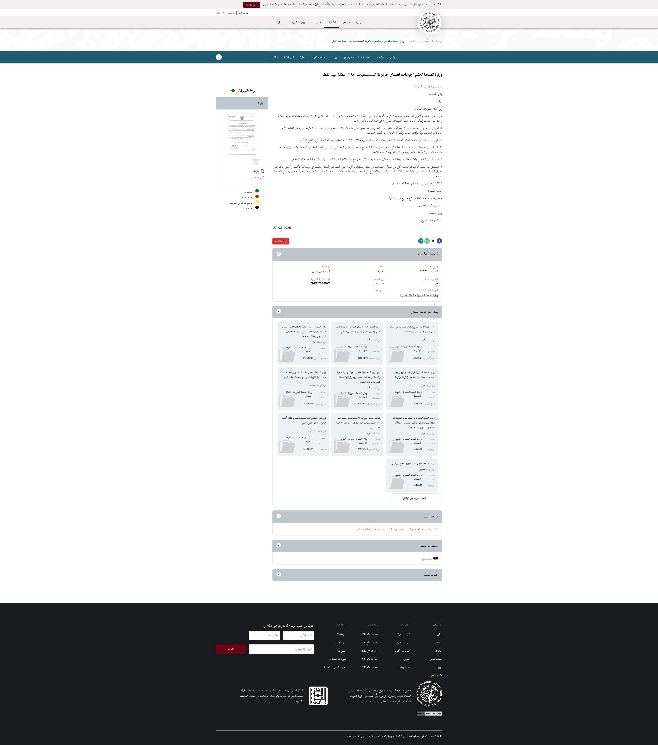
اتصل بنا (342, 650)
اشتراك (231, 648)
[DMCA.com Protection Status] (429, 712)
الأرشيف (331, 22)
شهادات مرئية (403, 634)
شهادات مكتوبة (402, 650)
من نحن (346, 22)
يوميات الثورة (298, 22)
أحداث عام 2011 (370, 634)
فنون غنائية (289, 57)
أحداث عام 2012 (370, 642)
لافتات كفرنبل (318, 57)
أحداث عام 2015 (370, 667)
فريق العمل (341, 642)
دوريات (334, 57)
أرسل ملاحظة (251, 4)
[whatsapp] (427, 242)
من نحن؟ (341, 634)
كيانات (380, 57)
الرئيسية (360, 22)
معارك (302, 57)
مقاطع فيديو (350, 57)
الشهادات (316, 22)
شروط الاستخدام (338, 659)
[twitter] (433, 242)
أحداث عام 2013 (370, 650)
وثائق (392, 57)
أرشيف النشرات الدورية (335, 667)
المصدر (255, 177)
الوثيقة (256, 171)
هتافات (274, 57)
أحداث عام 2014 (370, 659)
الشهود (406, 659)
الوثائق (413, 41)
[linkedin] (421, 242)
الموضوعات (404, 667)
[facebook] (439, 242)
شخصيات (366, 57)
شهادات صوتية (402, 642)
